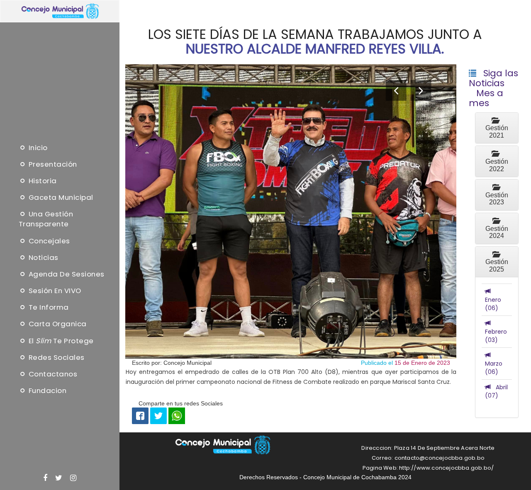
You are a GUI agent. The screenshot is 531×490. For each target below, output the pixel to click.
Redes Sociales (56, 357)
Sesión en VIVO (54, 291)
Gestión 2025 (496, 262)
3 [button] (290, 383)
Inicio (37, 148)
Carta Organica (57, 324)
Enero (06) (493, 299)
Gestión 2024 (496, 228)
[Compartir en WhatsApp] (176, 415)
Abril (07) (496, 391)
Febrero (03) (496, 331)
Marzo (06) (493, 363)
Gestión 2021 (496, 128)
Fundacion (46, 390)
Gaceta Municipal (60, 197)
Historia (42, 181)
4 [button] (291, 393)
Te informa (48, 307)
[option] (291, 211)
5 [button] (290, 403)
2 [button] (290, 373)
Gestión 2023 (496, 195)
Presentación (52, 164)
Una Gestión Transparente (46, 219)
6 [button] (291, 413)
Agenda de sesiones (66, 274)
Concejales (48, 241)
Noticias (42, 257)
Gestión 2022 (496, 161)
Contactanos (52, 374)
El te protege (60, 341)
